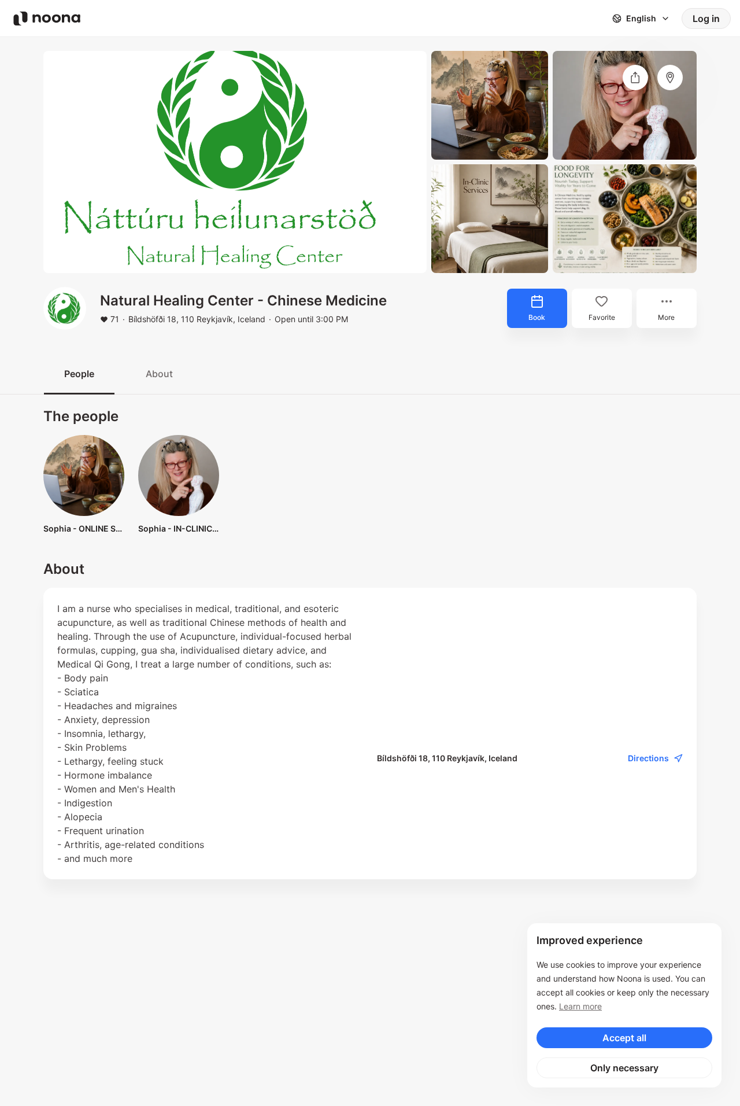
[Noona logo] (46, 18)
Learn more (580, 1006)
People (79, 373)
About (159, 373)
